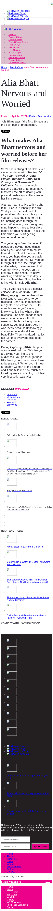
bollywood (12, 405)
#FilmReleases (14, 397)
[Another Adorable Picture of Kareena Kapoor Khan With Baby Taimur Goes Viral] (12, 710)
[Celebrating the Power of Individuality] (12, 429)
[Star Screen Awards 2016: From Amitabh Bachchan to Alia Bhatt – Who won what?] (12, 575)
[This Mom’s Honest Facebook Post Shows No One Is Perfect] (12, 592)
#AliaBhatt (12, 394)
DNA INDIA (22, 388)
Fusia (32, 116)
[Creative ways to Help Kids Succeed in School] (12, 806)
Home (10, 854)
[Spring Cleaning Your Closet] (12, 485)
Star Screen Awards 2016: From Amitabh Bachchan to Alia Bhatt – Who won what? (27, 580)
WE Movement (14, 866)
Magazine (12, 859)
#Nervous (12, 399)
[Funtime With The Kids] (12, 735)
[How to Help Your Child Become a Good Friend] (12, 694)
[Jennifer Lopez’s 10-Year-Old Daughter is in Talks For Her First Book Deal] (12, 501)
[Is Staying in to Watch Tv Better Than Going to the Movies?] (12, 557)
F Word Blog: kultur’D (17, 63)
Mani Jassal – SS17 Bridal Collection (25, 547)
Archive (10, 869)
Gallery (10, 861)
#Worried (11, 402)
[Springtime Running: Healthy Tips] (12, 727)
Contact (11, 872)
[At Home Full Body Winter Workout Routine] (12, 718)
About (10, 856)
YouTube (11, 897)
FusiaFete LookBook (17, 905)
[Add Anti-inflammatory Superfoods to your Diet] (12, 771)
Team (15, 892)
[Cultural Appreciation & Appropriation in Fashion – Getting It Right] (12, 610)
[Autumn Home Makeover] (12, 446)
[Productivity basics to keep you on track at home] (12, 788)
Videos (10, 864)
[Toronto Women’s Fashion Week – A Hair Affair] (12, 702)
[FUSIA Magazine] (26, 29)
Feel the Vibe (44, 116)
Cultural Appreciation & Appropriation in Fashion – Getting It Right (26, 616)
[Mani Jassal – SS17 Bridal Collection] (12, 542)
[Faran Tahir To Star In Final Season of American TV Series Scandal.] (12, 662)
